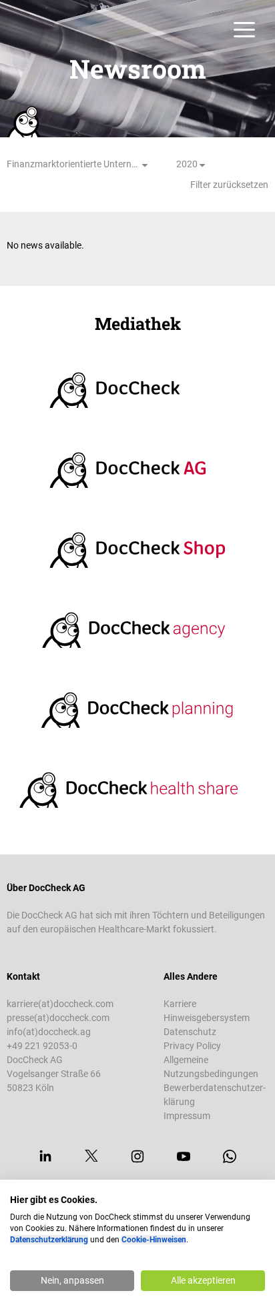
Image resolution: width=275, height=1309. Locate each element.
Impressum (187, 1115)
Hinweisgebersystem (207, 1017)
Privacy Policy (192, 1045)
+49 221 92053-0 (42, 1045)
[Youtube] (183, 1156)
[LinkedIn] (45, 1156)
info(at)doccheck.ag (49, 1031)
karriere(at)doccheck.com (60, 1003)
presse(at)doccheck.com (58, 1017)
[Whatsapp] (229, 1156)
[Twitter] (91, 1156)
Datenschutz (190, 1031)
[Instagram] (137, 1156)
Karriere (180, 1003)
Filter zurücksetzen (229, 184)
